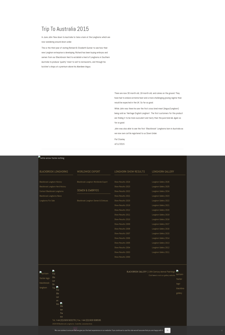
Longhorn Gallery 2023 (160, 196)
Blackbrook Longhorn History (51, 181)
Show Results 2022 (122, 191)
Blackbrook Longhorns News (51, 196)
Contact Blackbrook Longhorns (52, 191)
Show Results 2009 (122, 224)
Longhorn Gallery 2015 (160, 233)
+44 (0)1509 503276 (66, 320)
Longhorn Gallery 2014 (160, 238)
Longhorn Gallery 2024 (160, 191)
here (154, 275)
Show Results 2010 (122, 219)
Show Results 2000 (122, 257)
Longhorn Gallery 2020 (160, 210)
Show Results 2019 (122, 205)
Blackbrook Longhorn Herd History (53, 186)
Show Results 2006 (122, 238)
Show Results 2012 (122, 210)
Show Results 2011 (122, 214)
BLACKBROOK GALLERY (137, 271)
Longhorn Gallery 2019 (160, 214)
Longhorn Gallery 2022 (160, 200)
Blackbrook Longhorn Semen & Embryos (92, 200)
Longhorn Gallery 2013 (160, 242)
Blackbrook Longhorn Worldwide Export (92, 181)
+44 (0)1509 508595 (91, 320)
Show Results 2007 (122, 233)
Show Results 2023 (122, 186)
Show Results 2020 (122, 200)
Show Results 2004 (122, 247)
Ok (167, 330)
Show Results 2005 (122, 242)
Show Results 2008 (122, 228)
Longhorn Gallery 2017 (160, 224)
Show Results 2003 (122, 252)
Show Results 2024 (122, 181)
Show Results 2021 (122, 196)
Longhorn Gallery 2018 (160, 219)
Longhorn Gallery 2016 (160, 228)
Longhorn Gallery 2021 (160, 205)
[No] (221, 330)
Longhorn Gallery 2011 (160, 252)
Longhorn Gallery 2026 (160, 181)
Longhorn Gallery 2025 (160, 186)
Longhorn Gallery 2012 (160, 247)
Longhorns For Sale (47, 200)
